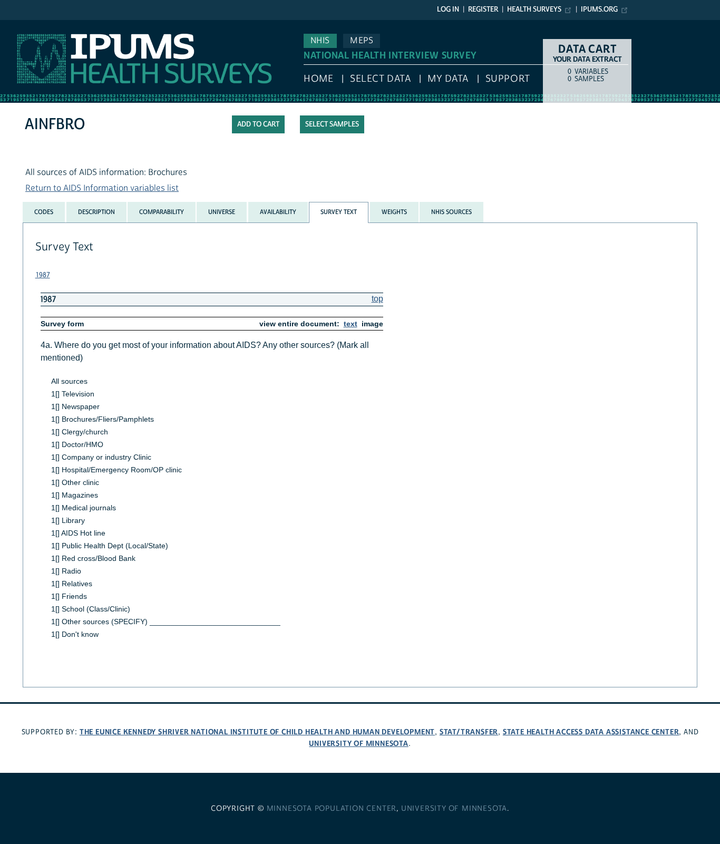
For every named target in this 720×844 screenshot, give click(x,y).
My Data (448, 79)
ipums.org (599, 9)
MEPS (361, 40)
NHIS (320, 40)
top (377, 298)
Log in (448, 9)
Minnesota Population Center (332, 808)
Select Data (380, 79)
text (350, 323)
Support (507, 79)
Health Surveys (534, 9)
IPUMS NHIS (23, 25)
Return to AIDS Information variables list (102, 188)
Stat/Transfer (469, 732)
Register (483, 9)
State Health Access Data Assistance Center (591, 732)
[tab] (44, 212)
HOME (318, 79)
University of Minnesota (358, 744)
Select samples (332, 124)
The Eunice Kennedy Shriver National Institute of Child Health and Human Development (257, 732)
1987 (42, 275)
